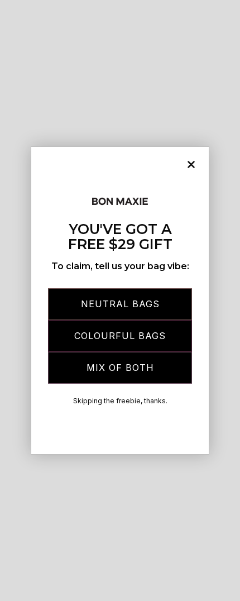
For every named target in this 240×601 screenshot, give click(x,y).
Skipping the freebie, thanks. (120, 401)
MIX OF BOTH (120, 367)
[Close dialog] (191, 164)
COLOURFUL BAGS (120, 335)
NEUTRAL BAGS (120, 303)
